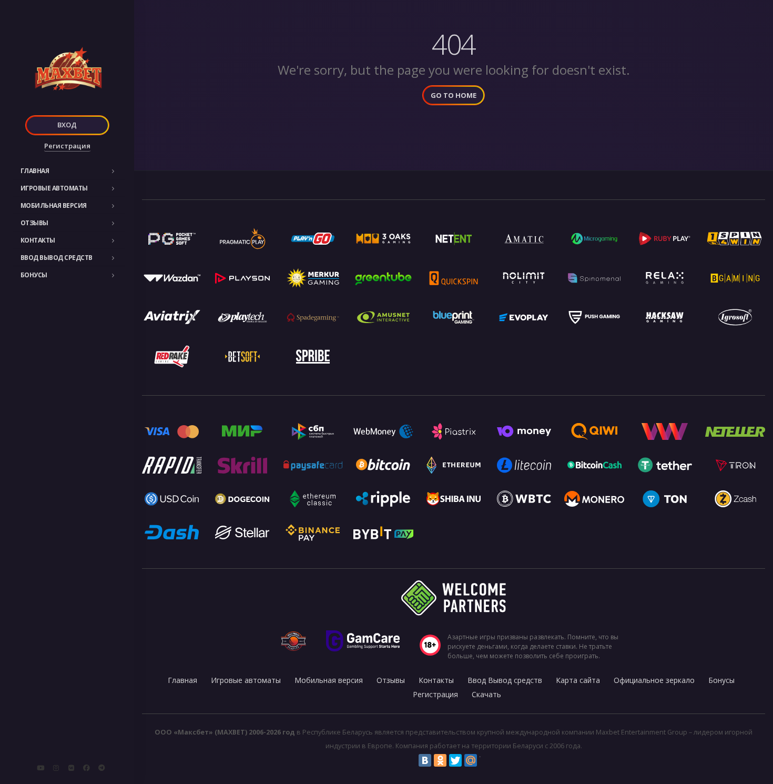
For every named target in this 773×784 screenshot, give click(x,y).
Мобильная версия (54, 205)
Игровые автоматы (54, 188)
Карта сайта (578, 680)
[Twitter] (455, 760)
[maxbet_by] (55, 767)
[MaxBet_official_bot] (101, 767)
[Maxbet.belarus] (86, 767)
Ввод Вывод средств (57, 257)
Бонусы (34, 274)
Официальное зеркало (654, 680)
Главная (35, 170)
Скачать (486, 694)
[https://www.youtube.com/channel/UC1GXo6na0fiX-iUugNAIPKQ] (40, 767)
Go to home (453, 95)
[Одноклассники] (440, 760)
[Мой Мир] (470, 760)
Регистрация (67, 145)
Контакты (38, 240)
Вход (67, 124)
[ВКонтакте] (425, 760)
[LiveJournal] (486, 760)
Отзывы (34, 222)
